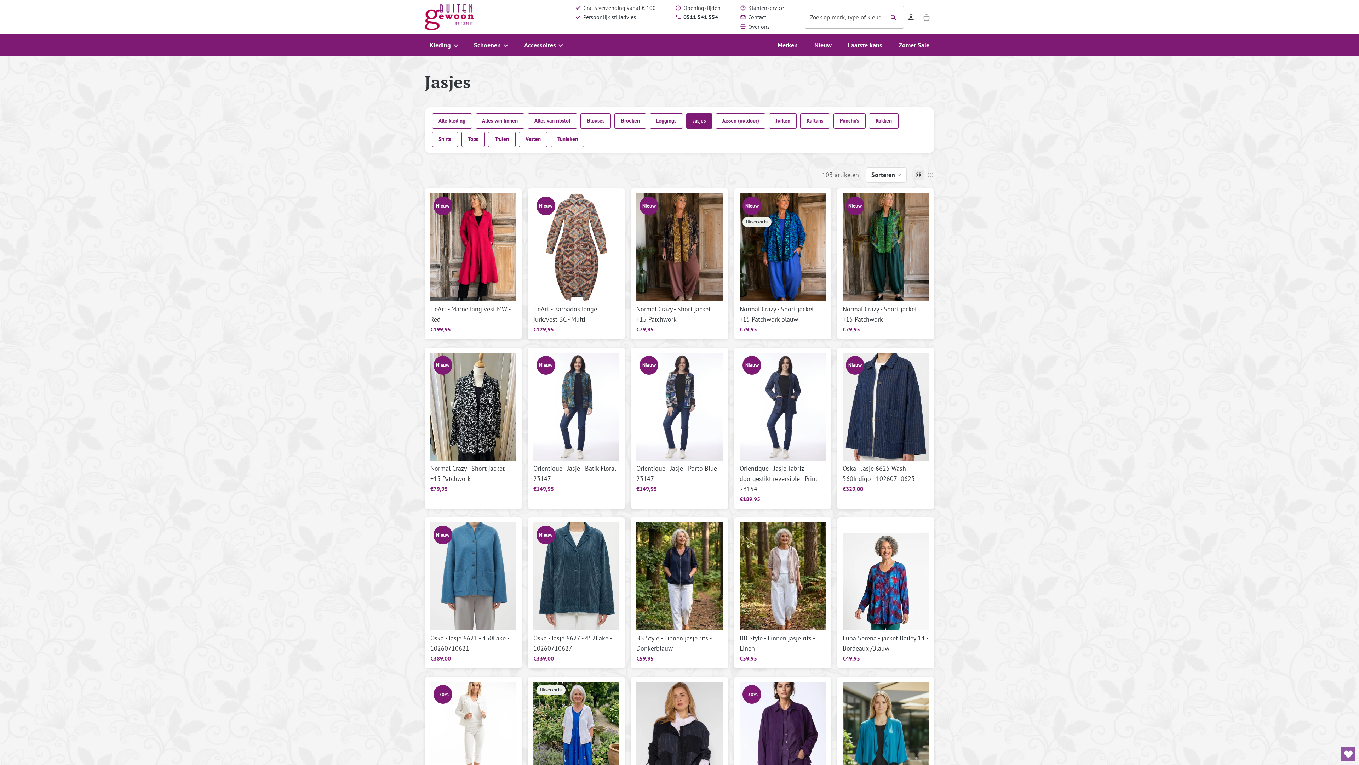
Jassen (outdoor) (740, 120)
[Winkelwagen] (926, 17)
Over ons (759, 26)
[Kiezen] (505, 290)
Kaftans (815, 120)
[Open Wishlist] (1348, 754)
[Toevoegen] (711, 290)
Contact (757, 17)
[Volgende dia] (715, 247)
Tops (473, 139)
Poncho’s (849, 120)
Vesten (533, 139)
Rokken (884, 120)
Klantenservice (766, 7)
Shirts (444, 139)
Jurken (783, 120)
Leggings (666, 120)
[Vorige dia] (644, 247)
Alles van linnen (500, 120)
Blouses (595, 120)
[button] (886, 175)
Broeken (630, 120)
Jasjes (699, 120)
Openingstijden (702, 7)
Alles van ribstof (552, 120)
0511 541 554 (700, 17)
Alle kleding (451, 120)
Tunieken (567, 139)
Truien (502, 139)
